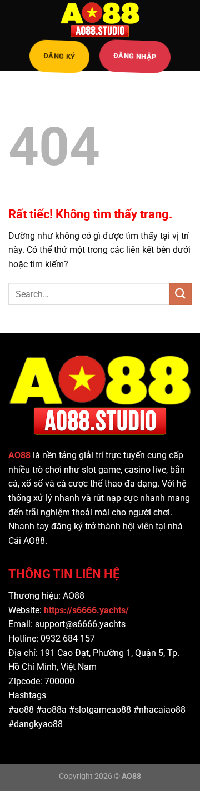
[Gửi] (180, 294)
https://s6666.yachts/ (87, 610)
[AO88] (100, 19)
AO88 (19, 455)
